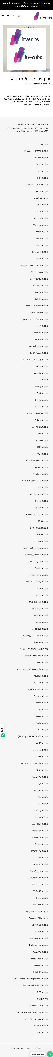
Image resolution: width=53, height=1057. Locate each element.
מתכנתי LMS (42, 447)
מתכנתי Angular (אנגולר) (38, 561)
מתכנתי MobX (42, 366)
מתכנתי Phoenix (41, 642)
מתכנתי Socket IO (40, 750)
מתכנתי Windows (40, 965)
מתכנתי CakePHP (40, 972)
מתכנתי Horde (42, 588)
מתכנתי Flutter (42, 205)
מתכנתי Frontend (41, 158)
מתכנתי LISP (42, 804)
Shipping (28, 84)
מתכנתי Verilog (42, 232)
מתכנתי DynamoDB (39, 851)
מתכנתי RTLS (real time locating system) (31, 979)
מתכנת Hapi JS (41, 407)
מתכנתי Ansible (41, 467)
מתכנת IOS (43, 521)
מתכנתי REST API (40, 905)
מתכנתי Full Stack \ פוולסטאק (35, 319)
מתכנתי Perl (43, 797)
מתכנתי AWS (42, 858)
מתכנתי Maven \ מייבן (39, 353)
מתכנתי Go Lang (41, 810)
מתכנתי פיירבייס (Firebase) (36, 555)
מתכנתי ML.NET (41, 676)
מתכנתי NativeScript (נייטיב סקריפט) (32, 669)
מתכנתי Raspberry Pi (39, 837)
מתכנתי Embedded (40, 831)
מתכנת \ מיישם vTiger (39, 279)
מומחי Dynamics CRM (38, 918)
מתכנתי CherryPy (40, 386)
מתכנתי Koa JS (41, 743)
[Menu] (2, 16)
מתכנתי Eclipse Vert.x (39, 1006)
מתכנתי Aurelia (41, 716)
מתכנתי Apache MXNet (38, 689)
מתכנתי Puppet (41, 501)
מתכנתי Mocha (41, 703)
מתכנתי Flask (42, 393)
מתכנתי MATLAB (41, 790)
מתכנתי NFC (42, 992)
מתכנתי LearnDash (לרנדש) (36, 656)
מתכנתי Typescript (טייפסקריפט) (34, 763)
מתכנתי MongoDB (40, 864)
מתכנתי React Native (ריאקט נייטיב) (33, 736)
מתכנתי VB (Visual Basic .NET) (34, 481)
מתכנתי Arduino (41, 420)
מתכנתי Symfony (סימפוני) (37, 582)
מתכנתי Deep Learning (38, 494)
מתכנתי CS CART (40, 891)
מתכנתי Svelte (42, 723)
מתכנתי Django (41, 400)
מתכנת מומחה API (40, 427)
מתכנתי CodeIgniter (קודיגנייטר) (35, 635)
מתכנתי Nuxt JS (41, 615)
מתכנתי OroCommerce (38, 945)
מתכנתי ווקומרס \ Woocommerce (34, 265)
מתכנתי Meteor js (40, 285)
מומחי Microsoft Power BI (37, 911)
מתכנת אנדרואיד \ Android (37, 413)
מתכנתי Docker (41, 568)
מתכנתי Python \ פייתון (38, 346)
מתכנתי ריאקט (42, 164)
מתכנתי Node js (41, 245)
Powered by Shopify (19, 1048)
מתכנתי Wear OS (40, 952)
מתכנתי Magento (41, 259)
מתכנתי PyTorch (41, 683)
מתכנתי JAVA (42, 326)
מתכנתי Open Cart (40, 884)
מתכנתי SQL (42, 783)
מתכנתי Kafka (42, 898)
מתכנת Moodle (42, 440)
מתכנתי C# (43, 487)
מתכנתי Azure (42, 508)
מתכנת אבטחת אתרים (39, 528)
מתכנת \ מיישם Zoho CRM (37, 306)
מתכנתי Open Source (39, 871)
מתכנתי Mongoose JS (38, 938)
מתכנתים (44, 144)
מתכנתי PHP (42, 178)
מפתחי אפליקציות (40, 198)
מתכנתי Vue (43, 171)
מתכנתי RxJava (41, 339)
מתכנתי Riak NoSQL (39, 925)
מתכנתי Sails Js (41, 299)
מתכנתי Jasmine (41, 696)
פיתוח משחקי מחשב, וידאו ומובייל (34, 649)
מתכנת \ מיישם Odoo (39, 272)
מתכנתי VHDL (42, 238)
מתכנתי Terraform (40, 474)
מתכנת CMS (42, 454)
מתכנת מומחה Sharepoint (37, 185)
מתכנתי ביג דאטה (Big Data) (36, 514)
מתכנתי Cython (41, 931)
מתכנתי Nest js (41, 292)
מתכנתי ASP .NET (40, 824)
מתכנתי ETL (43, 433)
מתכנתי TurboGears (39, 608)
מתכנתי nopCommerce (38, 878)
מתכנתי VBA (42, 1032)
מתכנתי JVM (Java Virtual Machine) (33, 1012)
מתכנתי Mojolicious (40, 629)
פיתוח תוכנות (42, 999)
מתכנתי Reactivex (40, 333)
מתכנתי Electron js (40, 252)
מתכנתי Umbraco (40, 225)
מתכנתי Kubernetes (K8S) (37, 460)
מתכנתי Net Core (41, 211)
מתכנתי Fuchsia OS (39, 958)
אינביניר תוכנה (31, 1048)
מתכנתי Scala (42, 770)
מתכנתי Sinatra (41, 595)
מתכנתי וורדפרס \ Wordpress (36, 151)
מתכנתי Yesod (42, 622)
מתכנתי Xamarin (41, 218)
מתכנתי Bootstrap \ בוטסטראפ (35, 360)
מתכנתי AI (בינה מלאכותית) (36, 1019)
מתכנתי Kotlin (42, 757)
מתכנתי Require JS (40, 777)
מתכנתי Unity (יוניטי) (39, 541)
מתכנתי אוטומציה (41, 1026)
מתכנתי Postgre (41, 844)
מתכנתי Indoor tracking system (35, 985)
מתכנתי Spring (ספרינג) (38, 575)
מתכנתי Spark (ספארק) (38, 602)
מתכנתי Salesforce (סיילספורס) (35, 548)
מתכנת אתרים (42, 534)
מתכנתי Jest (43, 709)
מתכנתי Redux (42, 191)
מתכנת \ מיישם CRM (39, 312)
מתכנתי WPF (42, 730)
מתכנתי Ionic (42, 662)
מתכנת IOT (43, 380)
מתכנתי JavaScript (40, 373)
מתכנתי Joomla (41, 817)
